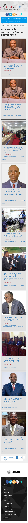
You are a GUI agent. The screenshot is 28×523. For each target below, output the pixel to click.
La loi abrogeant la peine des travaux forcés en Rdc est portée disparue (13, 66)
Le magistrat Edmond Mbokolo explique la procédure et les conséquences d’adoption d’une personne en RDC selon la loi (13, 192)
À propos (7, 506)
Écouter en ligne (8, 503)
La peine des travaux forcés (16, 74)
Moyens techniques (9, 509)
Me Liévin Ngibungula (9, 449)
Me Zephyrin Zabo (10, 157)
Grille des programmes (10, 511)
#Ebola (5, 498)
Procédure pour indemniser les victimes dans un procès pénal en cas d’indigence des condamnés (13, 440)
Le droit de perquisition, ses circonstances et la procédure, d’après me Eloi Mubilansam (13, 235)
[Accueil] (12, 6)
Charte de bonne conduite (10, 514)
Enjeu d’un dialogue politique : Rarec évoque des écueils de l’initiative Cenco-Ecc (13, 399)
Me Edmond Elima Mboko (12, 201)
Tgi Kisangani (19, 286)
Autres (5, 500)
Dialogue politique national (13, 407)
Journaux (6, 492)
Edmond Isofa (18, 327)
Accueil (5, 484)
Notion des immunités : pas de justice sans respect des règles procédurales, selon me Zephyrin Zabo (13, 149)
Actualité (6, 487)
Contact (6, 517)
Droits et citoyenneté (8, 72)
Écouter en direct (8, 495)
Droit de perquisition (10, 242)
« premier (4, 457)
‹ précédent (10, 457)
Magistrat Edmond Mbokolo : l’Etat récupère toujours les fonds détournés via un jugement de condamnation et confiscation (13, 276)
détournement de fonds (12, 286)
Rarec (22, 405)
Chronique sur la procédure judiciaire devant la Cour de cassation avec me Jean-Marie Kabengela (13, 107)
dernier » (20, 459)
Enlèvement (17, 242)
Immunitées (4, 159)
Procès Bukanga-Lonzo (18, 157)
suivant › (15, 459)
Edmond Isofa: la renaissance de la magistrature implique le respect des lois (13, 319)
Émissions (4, 24)
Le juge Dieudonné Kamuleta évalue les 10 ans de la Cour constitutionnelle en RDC (13, 360)
